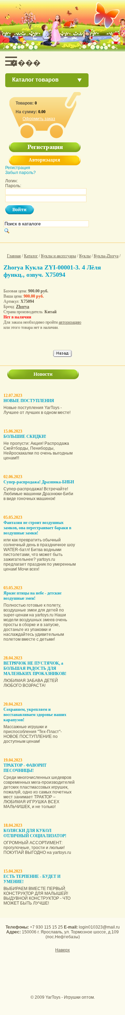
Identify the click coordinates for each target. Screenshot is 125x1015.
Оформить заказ (39, 118)
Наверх (62, 950)
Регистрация (17, 167)
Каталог (31, 255)
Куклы (85, 255)
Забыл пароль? (20, 172)
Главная (14, 255)
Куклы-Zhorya (106, 255)
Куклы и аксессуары (58, 255)
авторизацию (70, 322)
